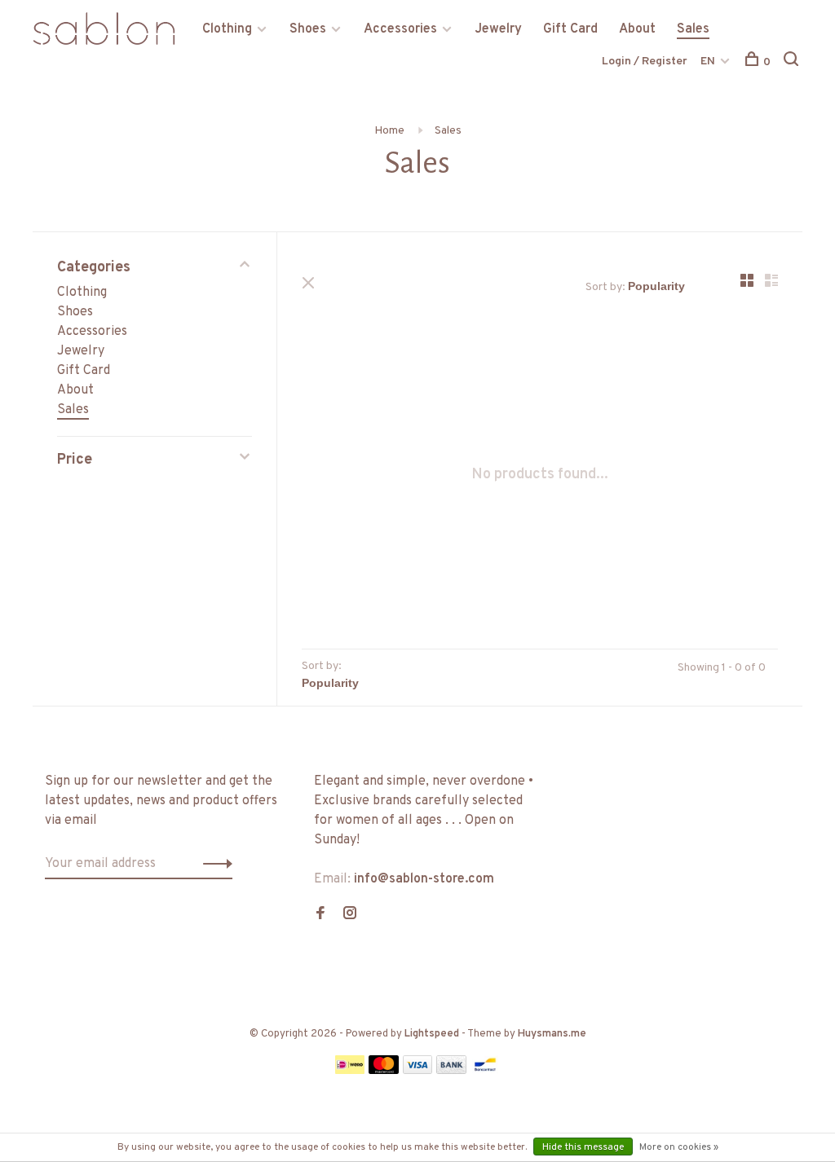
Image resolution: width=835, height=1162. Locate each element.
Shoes (307, 29)
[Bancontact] (485, 1071)
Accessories (400, 29)
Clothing (227, 29)
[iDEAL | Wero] (349, 1071)
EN (707, 61)
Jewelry (498, 29)
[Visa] (418, 1071)
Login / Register (644, 61)
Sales (693, 29)
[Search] (793, 62)
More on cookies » (678, 1147)
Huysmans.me (552, 1034)
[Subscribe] (213, 864)
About (637, 29)
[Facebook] (320, 915)
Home (389, 131)
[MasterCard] (384, 1071)
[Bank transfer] (451, 1071)
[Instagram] (349, 915)
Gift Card (570, 29)
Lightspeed (431, 1034)
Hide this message (583, 1147)
